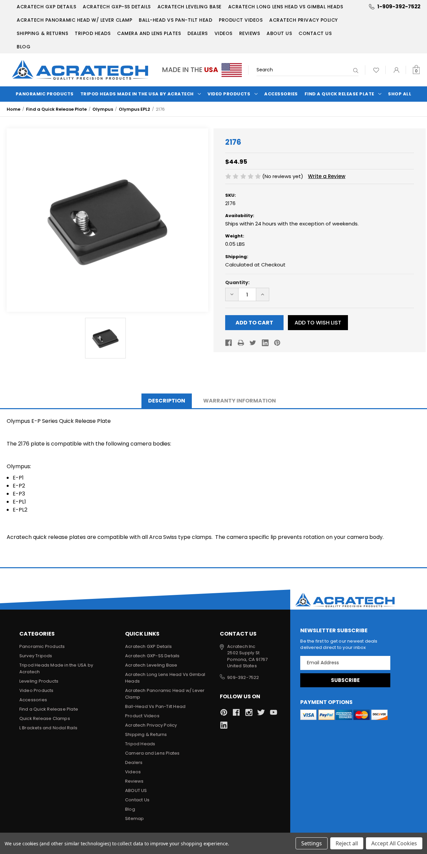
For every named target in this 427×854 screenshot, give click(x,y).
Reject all (347, 843)
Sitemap (134, 818)
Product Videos (241, 20)
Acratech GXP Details (46, 6)
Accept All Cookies (394, 843)
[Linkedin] (265, 342)
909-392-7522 (243, 677)
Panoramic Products (45, 94)
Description (166, 400)
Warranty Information (239, 400)
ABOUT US (279, 33)
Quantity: (237, 282)
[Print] (241, 342)
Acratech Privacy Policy (303, 20)
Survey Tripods (35, 656)
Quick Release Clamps (44, 718)
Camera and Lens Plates (149, 33)
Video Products (228, 94)
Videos (224, 33)
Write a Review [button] (326, 176)
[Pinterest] (277, 342)
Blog (23, 46)
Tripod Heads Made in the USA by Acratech (137, 94)
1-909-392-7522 (398, 6)
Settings (311, 843)
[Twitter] (253, 342)
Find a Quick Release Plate (339, 94)
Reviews (249, 33)
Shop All (399, 94)
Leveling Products (38, 681)
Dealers (197, 33)
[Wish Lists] (376, 70)
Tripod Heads (92, 33)
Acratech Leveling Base (189, 6)
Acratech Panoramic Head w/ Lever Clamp (74, 20)
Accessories (281, 94)
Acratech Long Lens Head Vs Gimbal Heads (285, 6)
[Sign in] (396, 70)
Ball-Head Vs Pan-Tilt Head (175, 20)
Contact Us (315, 33)
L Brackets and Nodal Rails (48, 728)
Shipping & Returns (42, 33)
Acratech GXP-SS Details (117, 6)
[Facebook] (228, 342)
